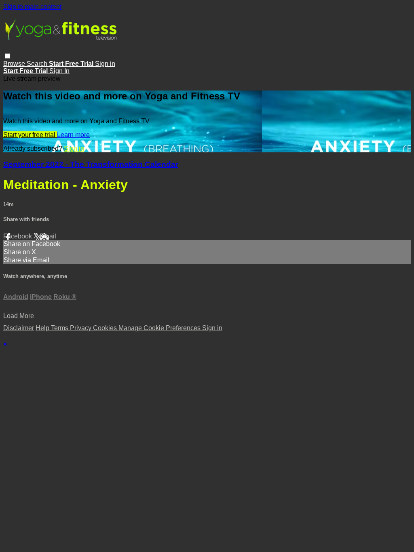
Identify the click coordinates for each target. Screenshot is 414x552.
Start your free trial (30, 134)
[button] (7, 56)
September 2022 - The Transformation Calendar (90, 164)
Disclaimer (18, 327)
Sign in (105, 63)
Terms (60, 327)
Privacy (81, 327)
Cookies (105, 327)
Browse (15, 63)
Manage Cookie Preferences (160, 327)
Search (38, 63)
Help (43, 327)
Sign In (59, 70)
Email (48, 236)
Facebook (18, 236)
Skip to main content (32, 6)
